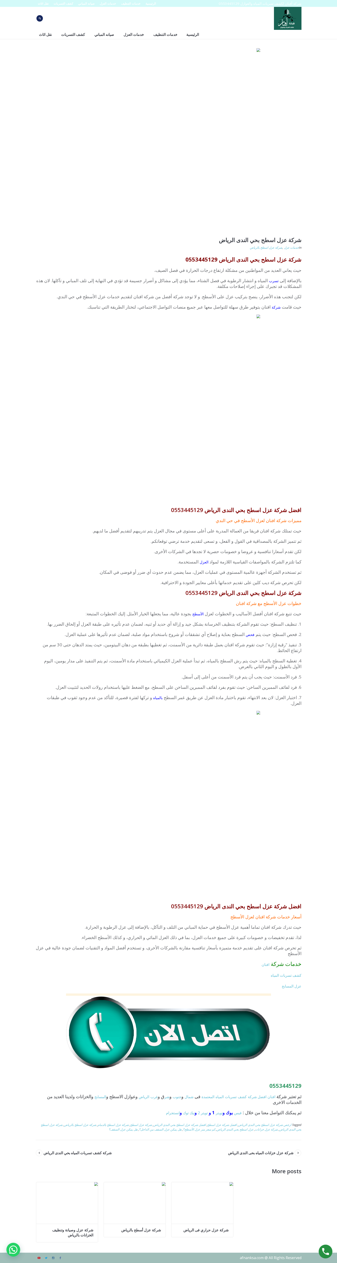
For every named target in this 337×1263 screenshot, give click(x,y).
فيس (238, 1112)
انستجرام (173, 1112)
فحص (250, 634)
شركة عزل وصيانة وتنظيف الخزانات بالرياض (72, 1232)
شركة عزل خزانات (266, 1129)
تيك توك (189, 1112)
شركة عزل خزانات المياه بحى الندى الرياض (260, 1152)
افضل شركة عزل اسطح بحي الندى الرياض (179, 1125)
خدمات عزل (291, 247)
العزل (204, 562)
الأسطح (198, 613)
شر (166, 1096)
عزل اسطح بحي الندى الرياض (235, 1129)
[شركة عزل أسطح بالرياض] (135, 1203)
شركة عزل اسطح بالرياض (266, 247)
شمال (189, 1096)
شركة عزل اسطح (141, 1125)
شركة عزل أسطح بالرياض (141, 1229)
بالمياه (158, 697)
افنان (265, 964)
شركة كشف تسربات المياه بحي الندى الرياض (78, 1152)
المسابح (100, 1096)
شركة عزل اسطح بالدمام (113, 1125)
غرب (154, 1096)
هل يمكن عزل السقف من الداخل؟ (160, 1129)
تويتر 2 (203, 1112)
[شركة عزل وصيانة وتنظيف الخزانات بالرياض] (67, 1203)
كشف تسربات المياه (286, 975)
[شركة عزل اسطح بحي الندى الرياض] (168, 139)
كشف (242, 1096)
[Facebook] (60, 1257)
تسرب (274, 280)
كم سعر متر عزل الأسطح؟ (199, 1129)
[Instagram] (53, 1257)
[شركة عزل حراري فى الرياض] (202, 1203)
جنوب (177, 1096)
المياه (219, 1096)
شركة (276, 307)
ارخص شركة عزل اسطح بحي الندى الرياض (264, 1125)
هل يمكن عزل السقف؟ (123, 1129)
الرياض (144, 1096)
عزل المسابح (291, 986)
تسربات (231, 1096)
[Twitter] (46, 1257)
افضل (262, 1096)
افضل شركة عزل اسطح (222, 1125)
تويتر (219, 1112)
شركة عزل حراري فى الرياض (206, 1229)
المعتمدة (208, 1096)
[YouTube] (38, 1257)
